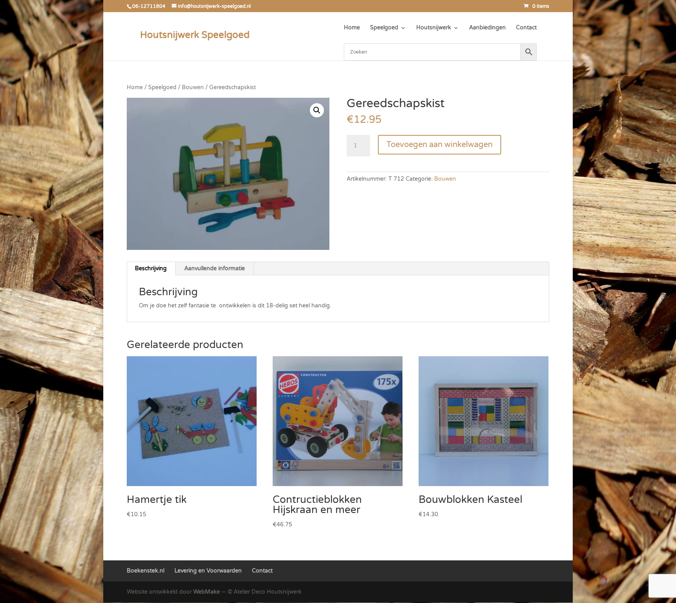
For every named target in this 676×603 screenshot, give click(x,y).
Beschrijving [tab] (151, 268)
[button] (317, 110)
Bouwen (193, 87)
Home (352, 28)
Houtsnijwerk (433, 28)
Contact (526, 28)
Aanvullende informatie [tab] (214, 268)
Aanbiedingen (487, 28)
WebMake (206, 592)
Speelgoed (384, 28)
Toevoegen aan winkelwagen (440, 144)
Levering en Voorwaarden (208, 570)
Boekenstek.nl (145, 570)
